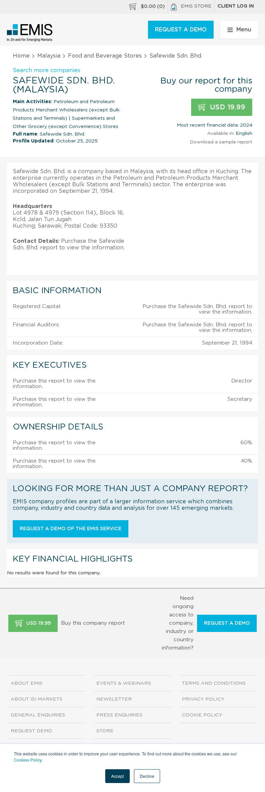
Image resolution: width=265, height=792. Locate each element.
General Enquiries (38, 715)
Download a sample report (221, 142)
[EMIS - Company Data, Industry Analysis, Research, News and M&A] (30, 33)
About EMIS (26, 683)
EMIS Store (196, 6)
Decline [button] (147, 776)
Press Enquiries (119, 715)
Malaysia (48, 56)
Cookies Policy (27, 760)
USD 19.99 (226, 107)
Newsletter (114, 699)
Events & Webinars (123, 683)
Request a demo (227, 623)
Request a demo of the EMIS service (70, 528)
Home (21, 56)
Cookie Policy (202, 715)
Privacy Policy (203, 699)
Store (105, 731)
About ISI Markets (36, 699)
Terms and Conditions (214, 683)
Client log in (235, 6)
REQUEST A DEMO (181, 29)
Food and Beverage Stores (105, 56)
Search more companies (46, 70)
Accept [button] (117, 776)
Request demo (31, 731)
